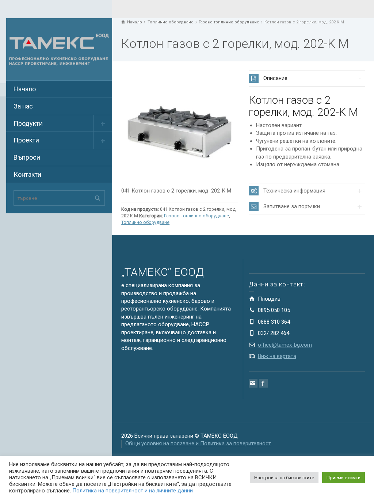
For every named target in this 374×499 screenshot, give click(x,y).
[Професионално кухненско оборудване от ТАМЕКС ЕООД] (59, 49)
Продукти (28, 123)
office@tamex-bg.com (285, 345)
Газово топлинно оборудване (196, 215)
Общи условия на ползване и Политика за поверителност (198, 443)
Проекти (26, 140)
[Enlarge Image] (179, 129)
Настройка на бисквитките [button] (284, 477)
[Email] (253, 383)
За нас (23, 106)
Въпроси (27, 157)
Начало (25, 89)
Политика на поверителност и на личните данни (132, 490)
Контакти (27, 174)
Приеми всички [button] (343, 477)
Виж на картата (277, 356)
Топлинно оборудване (145, 222)
